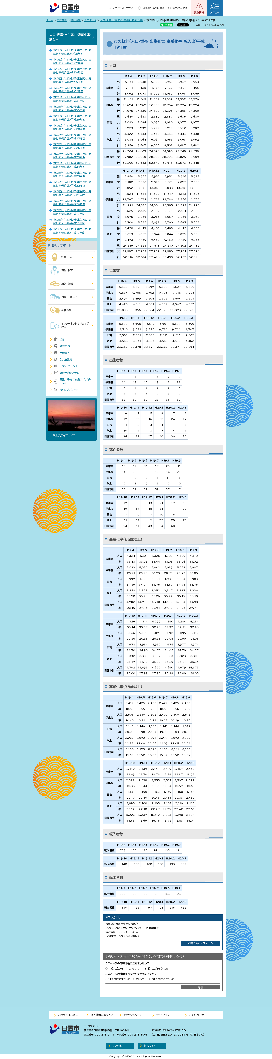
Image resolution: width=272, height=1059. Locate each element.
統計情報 (76, 20)
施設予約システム (69, 372)
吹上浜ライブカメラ (64, 435)
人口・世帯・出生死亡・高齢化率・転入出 (121, 20)
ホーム (49, 20)
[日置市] (64, 8)
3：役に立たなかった (156, 968)
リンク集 (117, 1046)
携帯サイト (149, 1046)
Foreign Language (153, 8)
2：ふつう (134, 968)
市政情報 (62, 20)
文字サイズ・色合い (122, 8)
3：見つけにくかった (163, 979)
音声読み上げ (179, 8)
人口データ (90, 20)
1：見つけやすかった (119, 979)
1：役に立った (115, 968)
